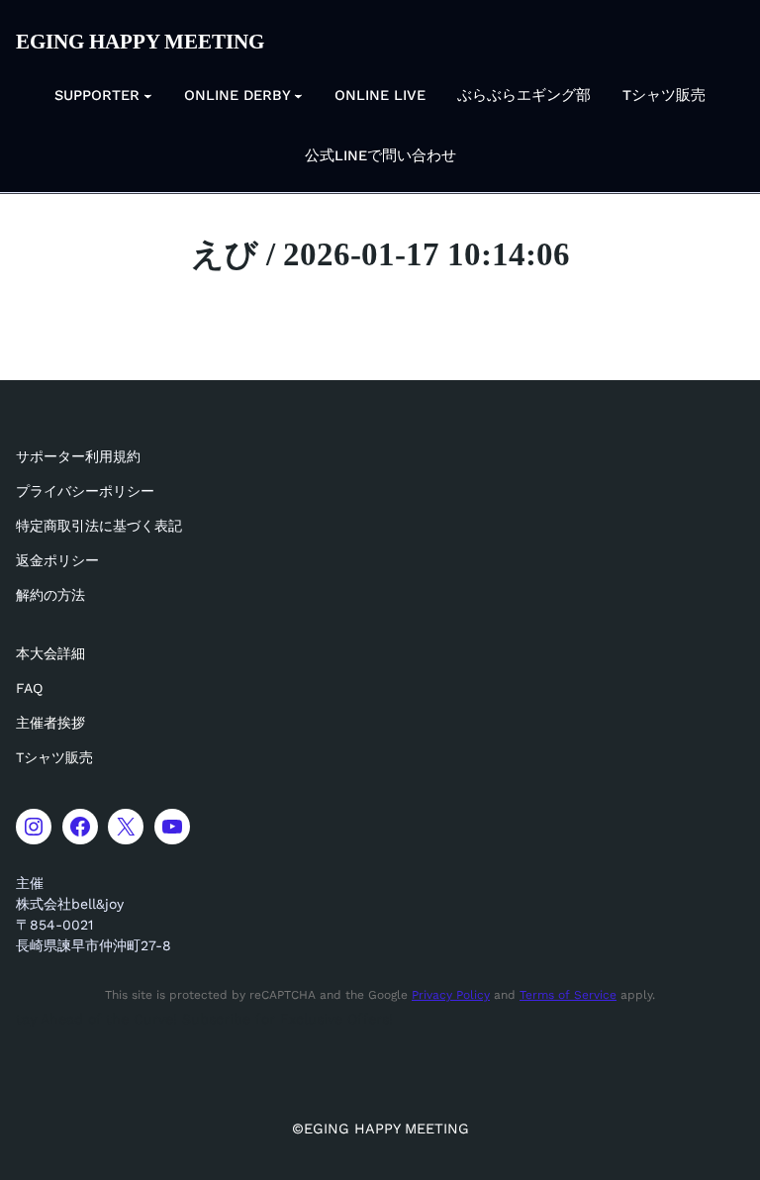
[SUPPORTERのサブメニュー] (147, 95)
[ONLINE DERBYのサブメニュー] (298, 95)
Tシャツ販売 (54, 757)
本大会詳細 (50, 653)
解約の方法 (50, 595)
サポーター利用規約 (78, 456)
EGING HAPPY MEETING (140, 41)
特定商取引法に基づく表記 (99, 526)
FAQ (29, 688)
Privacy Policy (451, 995)
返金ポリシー (57, 560)
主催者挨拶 (50, 723)
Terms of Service (568, 995)
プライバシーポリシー (85, 491)
